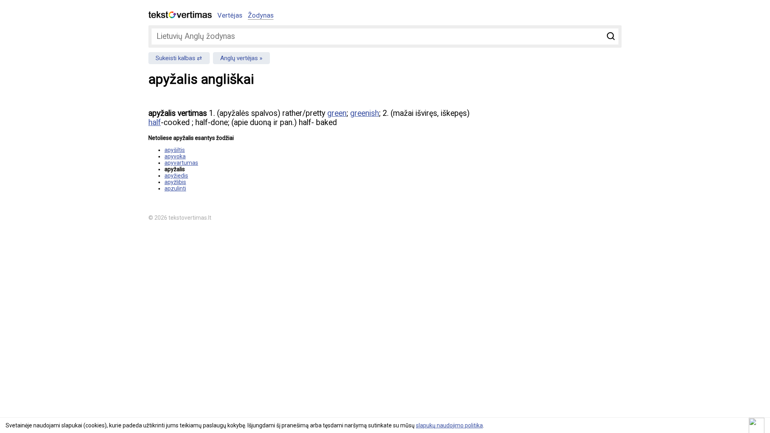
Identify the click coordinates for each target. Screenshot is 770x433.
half (154, 122)
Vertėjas (229, 15)
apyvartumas (181, 163)
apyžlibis (175, 182)
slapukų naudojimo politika (449, 425)
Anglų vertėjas (239, 58)
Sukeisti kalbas (175, 58)
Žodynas (261, 15)
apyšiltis (174, 150)
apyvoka (175, 156)
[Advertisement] (537, 159)
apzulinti (175, 188)
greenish (364, 113)
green (336, 113)
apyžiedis (176, 175)
